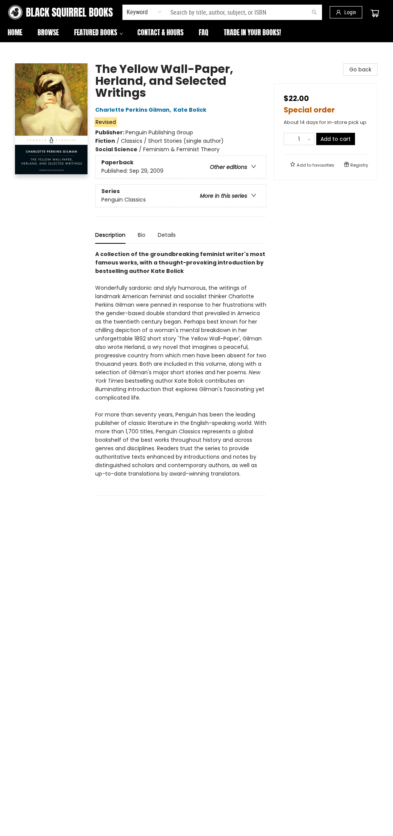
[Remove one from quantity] (289, 139)
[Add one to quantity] (309, 139)
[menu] (196, 33)
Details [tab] (167, 235)
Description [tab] (110, 235)
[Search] (314, 12)
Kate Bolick (189, 110)
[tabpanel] (180, 373)
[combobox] (144, 12)
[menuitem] (15, 33)
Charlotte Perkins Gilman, (133, 110)
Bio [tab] (141, 235)
